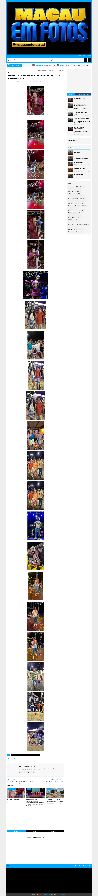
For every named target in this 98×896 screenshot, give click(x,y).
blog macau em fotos (17, 70)
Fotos (30, 70)
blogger (16, 831)
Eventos (25, 70)
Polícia (57, 60)
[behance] (86, 866)
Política (70, 231)
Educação (50, 60)
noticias (49, 789)
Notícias (14, 60)
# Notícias (36, 755)
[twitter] (73, 866)
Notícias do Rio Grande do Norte (78, 224)
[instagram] (88, 866)
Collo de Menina (73, 198)
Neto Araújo (72, 217)
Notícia (29, 789)
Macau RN (80, 212)
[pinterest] (78, 866)
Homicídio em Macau (74, 205)
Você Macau (78, 231)
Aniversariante (32, 60)
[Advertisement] (21, 879)
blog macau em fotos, (31, 81)
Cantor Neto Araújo (74, 191)
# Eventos (25, 755)
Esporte (40, 65)
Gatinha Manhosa (79, 203)
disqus (35, 831)
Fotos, (41, 81)
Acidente (22, 60)
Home (9, 70)
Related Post (11, 785)
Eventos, (38, 81)
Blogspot (63, 894)
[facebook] (71, 866)
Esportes (65, 60)
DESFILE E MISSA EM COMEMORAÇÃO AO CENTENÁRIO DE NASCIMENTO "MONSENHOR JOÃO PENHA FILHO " (35, 802)
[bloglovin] (80, 866)
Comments (87, 94)
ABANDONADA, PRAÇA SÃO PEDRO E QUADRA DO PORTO (54, 800)
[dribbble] (82, 866)
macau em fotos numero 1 (76, 210)
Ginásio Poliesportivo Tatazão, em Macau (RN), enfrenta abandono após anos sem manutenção (67, 65)
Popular (79, 94)
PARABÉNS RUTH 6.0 (27, 65)
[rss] (84, 866)
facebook (54, 831)
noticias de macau (73, 222)
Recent (70, 94)
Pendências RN (72, 229)
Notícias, (45, 81)
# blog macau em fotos (16, 755)
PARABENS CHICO (78, 162)
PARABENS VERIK (78, 174)
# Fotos (31, 755)
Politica (42, 60)
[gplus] (76, 866)
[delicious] (90, 866)
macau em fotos (73, 207)
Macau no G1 (72, 212)
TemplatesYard (47, 894)
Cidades (81, 196)
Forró (84, 200)
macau (84, 205)
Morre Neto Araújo (74, 215)
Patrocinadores (73, 226)
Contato (73, 60)
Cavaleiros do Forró (74, 193)
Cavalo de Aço (72, 196)
